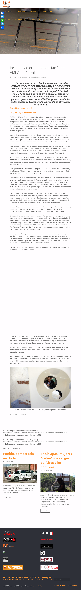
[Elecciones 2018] (6, 4)
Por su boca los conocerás (14, 579)
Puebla (23, 415)
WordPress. (73, 586)
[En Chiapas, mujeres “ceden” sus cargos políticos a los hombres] (57, 491)
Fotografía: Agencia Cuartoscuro (23, 113)
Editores (6, 577)
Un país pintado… (45, 577)
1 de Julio (15, 415)
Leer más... (8, 497)
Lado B (29, 108)
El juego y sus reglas (35, 579)
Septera (64, 586)
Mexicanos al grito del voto (24, 577)
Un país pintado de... (39, 77)
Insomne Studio (36, 586)
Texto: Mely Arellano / (18, 108)
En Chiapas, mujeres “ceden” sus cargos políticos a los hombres (56, 460)
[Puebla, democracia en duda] (20, 482)
